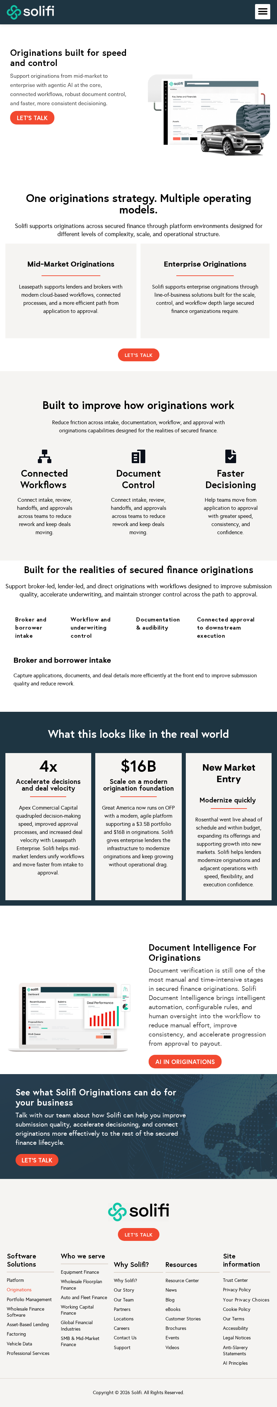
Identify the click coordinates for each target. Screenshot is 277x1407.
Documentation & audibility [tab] (158, 623)
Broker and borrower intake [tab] (30, 627)
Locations (123, 1319)
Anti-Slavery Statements (235, 1351)
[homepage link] (138, 1212)
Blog (170, 1300)
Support (122, 1348)
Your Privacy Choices (246, 1300)
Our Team (124, 1300)
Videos (172, 1348)
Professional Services (28, 1353)
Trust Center (235, 1280)
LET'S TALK (32, 118)
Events (172, 1338)
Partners (122, 1309)
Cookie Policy (236, 1309)
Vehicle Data (19, 1344)
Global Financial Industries (77, 1326)
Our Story (124, 1290)
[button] (262, 11)
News (171, 1290)
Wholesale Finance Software (25, 1312)
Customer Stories (183, 1319)
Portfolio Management (29, 1299)
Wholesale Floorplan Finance (81, 1285)
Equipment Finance (80, 1272)
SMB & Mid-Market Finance (80, 1341)
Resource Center (182, 1281)
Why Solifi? (125, 1281)
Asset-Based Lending (28, 1324)
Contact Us (125, 1338)
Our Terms (233, 1319)
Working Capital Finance (77, 1310)
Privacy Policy (237, 1290)
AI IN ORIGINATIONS (185, 1062)
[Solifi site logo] (30, 12)
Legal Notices (237, 1338)
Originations (19, 1290)
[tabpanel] (138, 672)
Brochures (176, 1328)
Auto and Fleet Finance (84, 1297)
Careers (121, 1328)
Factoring (16, 1334)
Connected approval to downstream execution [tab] (226, 627)
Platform (15, 1280)
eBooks (173, 1309)
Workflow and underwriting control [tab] (90, 627)
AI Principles (235, 1363)
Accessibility (235, 1328)
